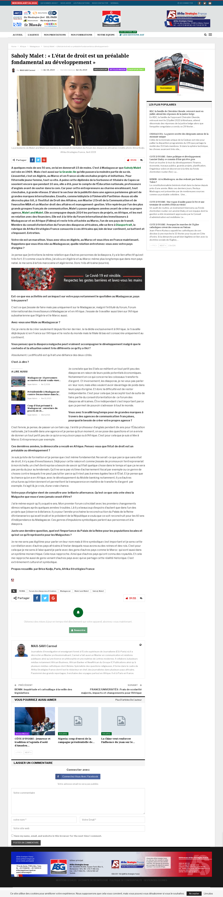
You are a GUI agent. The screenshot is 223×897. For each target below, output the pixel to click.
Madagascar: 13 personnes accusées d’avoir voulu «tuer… (44, 379)
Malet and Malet (32, 212)
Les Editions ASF (131, 34)
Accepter (194, 893)
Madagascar (100, 69)
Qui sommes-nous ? (49, 3)
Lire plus (208, 893)
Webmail (115, 3)
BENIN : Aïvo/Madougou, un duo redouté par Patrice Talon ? (176, 180)
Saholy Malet (132, 167)
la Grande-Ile (67, 171)
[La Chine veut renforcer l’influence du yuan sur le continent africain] (121, 721)
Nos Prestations (55, 34)
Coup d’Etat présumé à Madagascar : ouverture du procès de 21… (42, 408)
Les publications (81, 3)
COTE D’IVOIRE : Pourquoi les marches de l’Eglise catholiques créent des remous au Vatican (174, 226)
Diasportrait (124, 224)
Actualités (63, 734)
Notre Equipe (106, 34)
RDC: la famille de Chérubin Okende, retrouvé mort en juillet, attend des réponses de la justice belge (176, 112)
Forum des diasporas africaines (42, 591)
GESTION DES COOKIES (155, 880)
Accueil (18, 34)
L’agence (33, 34)
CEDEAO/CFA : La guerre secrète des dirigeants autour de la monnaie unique (179, 135)
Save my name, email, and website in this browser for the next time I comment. (58, 836)
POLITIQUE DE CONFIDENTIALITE (126, 880)
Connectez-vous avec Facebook (80, 776)
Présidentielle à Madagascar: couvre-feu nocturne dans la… (43, 393)
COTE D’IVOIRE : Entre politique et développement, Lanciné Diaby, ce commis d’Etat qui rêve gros (175, 158)
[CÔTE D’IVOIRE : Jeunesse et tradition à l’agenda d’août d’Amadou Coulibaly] (35, 721)
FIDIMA (22, 591)
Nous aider (66, 3)
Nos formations (81, 34)
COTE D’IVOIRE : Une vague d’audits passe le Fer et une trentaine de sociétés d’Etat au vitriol (177, 203)
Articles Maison (118, 69)
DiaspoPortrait (136, 69)
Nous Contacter (100, 3)
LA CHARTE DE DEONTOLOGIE (93, 880)
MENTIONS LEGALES (66, 880)
